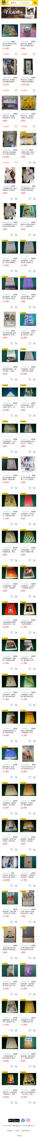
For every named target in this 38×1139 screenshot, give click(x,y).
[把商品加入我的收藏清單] (16, 54)
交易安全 (19, 1136)
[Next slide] (16, 66)
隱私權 (17, 1131)
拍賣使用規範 (26, 1131)
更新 (33, 1125)
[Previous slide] (3, 66)
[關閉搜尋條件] (20, 3)
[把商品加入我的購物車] (34, 162)
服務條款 (10, 1131)
